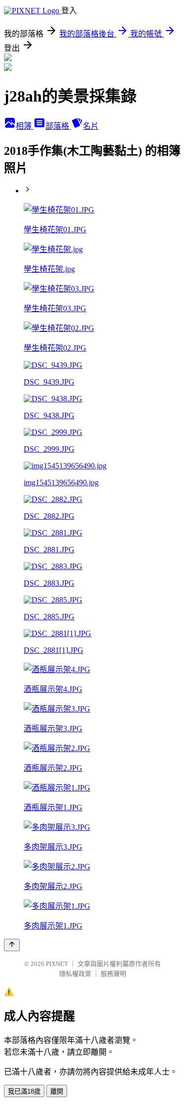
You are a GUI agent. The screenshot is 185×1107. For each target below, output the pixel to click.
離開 (56, 1091)
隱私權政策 (75, 973)
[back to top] (12, 945)
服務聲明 (113, 973)
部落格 (58, 126)
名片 (91, 126)
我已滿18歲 (24, 1091)
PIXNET (57, 963)
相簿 (25, 126)
